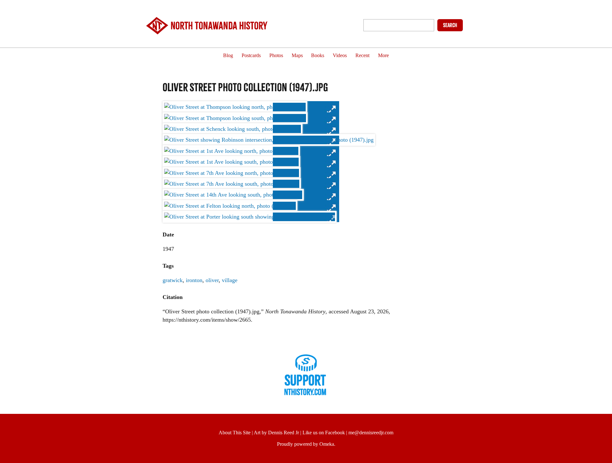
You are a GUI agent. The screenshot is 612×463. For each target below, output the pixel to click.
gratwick (173, 280)
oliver (212, 280)
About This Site (235, 432)
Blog (228, 55)
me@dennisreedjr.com (370, 432)
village (229, 280)
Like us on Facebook (323, 432)
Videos (340, 55)
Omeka (326, 444)
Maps (297, 55)
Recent (362, 55)
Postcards (251, 55)
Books (317, 55)
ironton (194, 280)
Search (450, 25)
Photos (276, 55)
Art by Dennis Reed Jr (276, 432)
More (383, 55)
